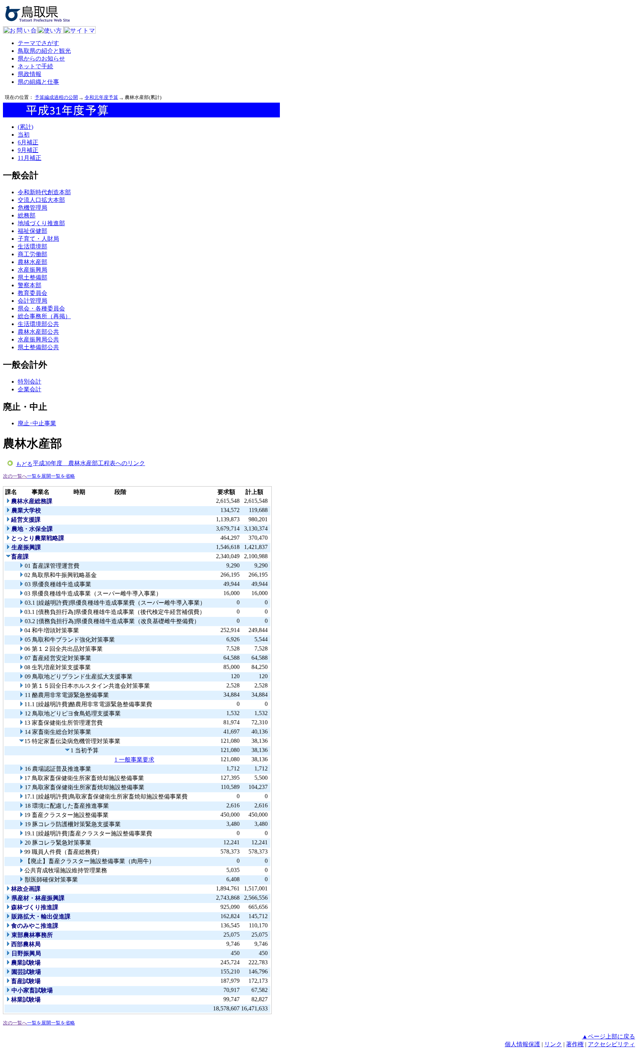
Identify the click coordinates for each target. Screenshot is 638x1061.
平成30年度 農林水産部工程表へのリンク (89, 463)
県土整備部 (32, 277)
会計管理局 (32, 301)
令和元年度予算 (101, 97)
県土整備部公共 (38, 347)
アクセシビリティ (611, 1044)
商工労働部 (32, 254)
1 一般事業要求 (134, 759)
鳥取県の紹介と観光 (44, 51)
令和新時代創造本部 (44, 192)
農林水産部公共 (38, 332)
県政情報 (29, 74)
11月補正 (29, 158)
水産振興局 (32, 270)
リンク (553, 1044)
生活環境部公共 (38, 324)
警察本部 (29, 285)
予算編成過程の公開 (56, 97)
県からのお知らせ (41, 58)
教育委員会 (32, 293)
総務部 (26, 215)
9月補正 (28, 150)
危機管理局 (32, 208)
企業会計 (29, 389)
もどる (24, 464)
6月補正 (28, 142)
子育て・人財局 (38, 239)
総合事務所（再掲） (44, 316)
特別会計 (29, 381)
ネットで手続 (35, 66)
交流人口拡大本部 (41, 200)
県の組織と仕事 (38, 82)
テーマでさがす (38, 43)
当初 (24, 134)
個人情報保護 (522, 1044)
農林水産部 (32, 262)
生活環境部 (32, 246)
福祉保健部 (32, 231)
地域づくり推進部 (41, 223)
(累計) (25, 127)
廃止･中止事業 (37, 423)
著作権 (575, 1044)
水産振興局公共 (38, 339)
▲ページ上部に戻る (608, 1036)
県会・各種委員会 (41, 308)
